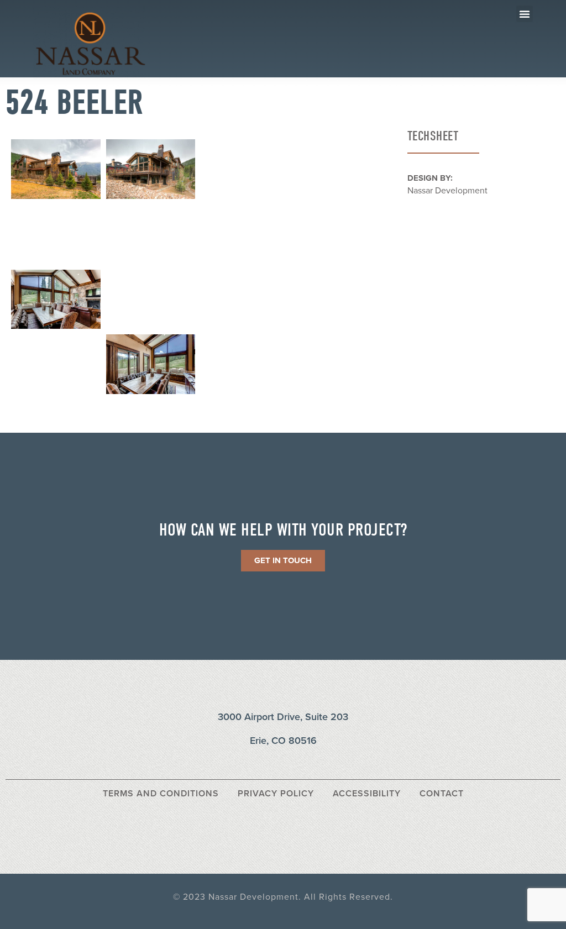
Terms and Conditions (161, 793)
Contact (442, 793)
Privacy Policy (276, 793)
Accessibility (367, 793)
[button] (524, 14)
